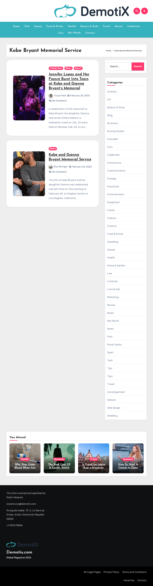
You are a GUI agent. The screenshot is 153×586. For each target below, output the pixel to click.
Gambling (112, 241)
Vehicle (111, 400)
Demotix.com (19, 552)
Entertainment (115, 194)
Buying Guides (115, 131)
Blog (110, 115)
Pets (110, 336)
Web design (113, 407)
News (68, 68)
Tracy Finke (60, 95)
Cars (61, 33)
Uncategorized (115, 392)
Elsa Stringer (61, 167)
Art (109, 99)
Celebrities (133, 26)
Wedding (112, 415)
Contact (90, 33)
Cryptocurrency (116, 170)
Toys (110, 376)
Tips (109, 368)
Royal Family (114, 344)
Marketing (113, 297)
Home (16, 26)
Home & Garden (116, 265)
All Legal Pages (92, 572)
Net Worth (74, 33)
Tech (27, 26)
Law (109, 273)
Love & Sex (113, 289)
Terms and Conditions (134, 572)
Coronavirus (114, 162)
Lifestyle (112, 281)
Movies (119, 26)
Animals (111, 91)
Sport (78, 68)
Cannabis (112, 139)
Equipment (113, 202)
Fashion (111, 218)
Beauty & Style (89, 26)
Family (111, 210)
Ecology (111, 178)
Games (38, 26)
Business (112, 123)
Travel (106, 26)
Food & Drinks (54, 26)
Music (110, 313)
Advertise (129, 580)
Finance (111, 226)
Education (113, 186)
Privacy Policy (111, 572)
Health (72, 26)
